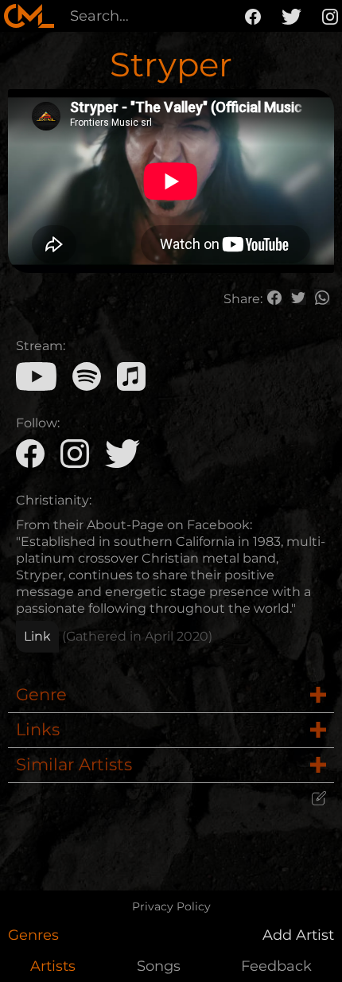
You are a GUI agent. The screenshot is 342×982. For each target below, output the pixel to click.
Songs (159, 966)
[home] (29, 16)
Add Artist (298, 935)
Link (37, 636)
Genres (33, 935)
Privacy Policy (171, 906)
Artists (53, 966)
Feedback (276, 966)
